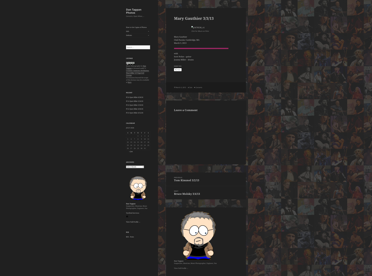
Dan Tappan (131, 204)
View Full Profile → (133, 222)
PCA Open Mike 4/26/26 (134, 109)
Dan (190, 87)
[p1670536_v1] (205, 27)
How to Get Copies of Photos (136, 27)
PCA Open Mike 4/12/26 (134, 113)
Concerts (199, 87)
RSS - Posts (130, 237)
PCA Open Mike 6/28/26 (134, 97)
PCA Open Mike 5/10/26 (134, 105)
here (129, 82)
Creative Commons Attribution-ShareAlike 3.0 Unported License (137, 73)
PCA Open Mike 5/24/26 (134, 101)
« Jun (131, 151)
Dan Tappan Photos (133, 11)
